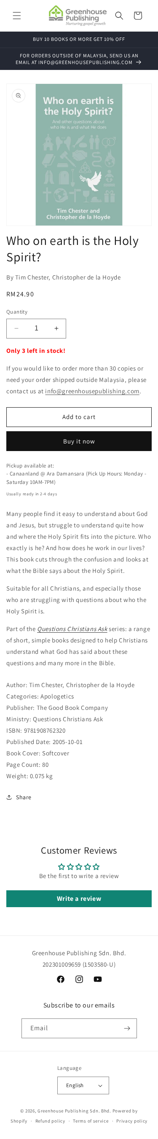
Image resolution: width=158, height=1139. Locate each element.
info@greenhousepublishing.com (92, 391)
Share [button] (24, 797)
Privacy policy (131, 1121)
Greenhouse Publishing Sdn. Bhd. (74, 1111)
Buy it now (79, 441)
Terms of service (90, 1121)
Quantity (16, 311)
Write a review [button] (79, 898)
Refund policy (50, 1121)
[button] (17, 15)
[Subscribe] (127, 1028)
